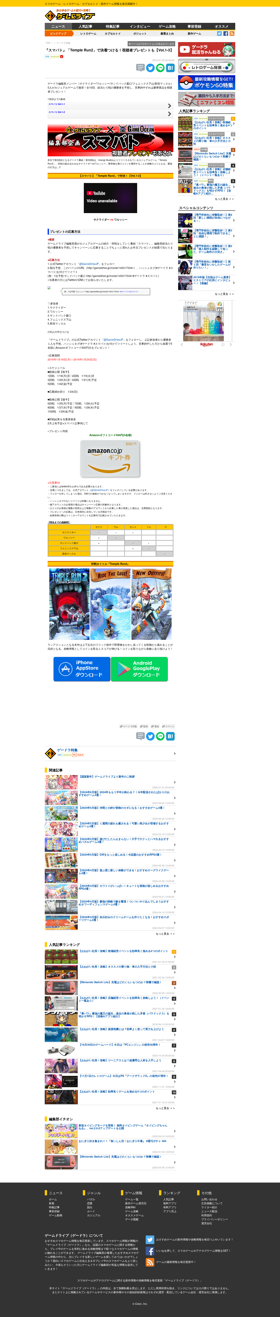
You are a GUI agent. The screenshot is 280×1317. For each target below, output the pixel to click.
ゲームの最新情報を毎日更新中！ (176, 1262)
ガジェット (140, 33)
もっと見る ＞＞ (165, 933)
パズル (91, 1199)
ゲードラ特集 (63, 42)
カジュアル (93, 1215)
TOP (48, 42)
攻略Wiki (130, 1207)
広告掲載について (212, 1203)
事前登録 (194, 26)
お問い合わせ (209, 1199)
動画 (145, 726)
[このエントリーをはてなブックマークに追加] (170, 71)
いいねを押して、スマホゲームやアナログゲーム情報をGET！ (193, 1250)
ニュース (58, 26)
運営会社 (206, 1223)
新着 (51, 1203)
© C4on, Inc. (140, 1304)
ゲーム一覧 (131, 1199)
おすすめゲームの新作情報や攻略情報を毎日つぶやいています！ (195, 1239)
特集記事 (113, 26)
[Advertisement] (110, 705)
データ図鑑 (131, 1219)
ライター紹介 (209, 1207)
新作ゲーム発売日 (135, 1203)
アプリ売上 (170, 1211)
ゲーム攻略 (167, 26)
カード (91, 1211)
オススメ (222, 26)
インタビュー (140, 26)
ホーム (53, 1199)
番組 (156, 726)
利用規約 (206, 1215)
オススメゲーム (134, 1215)
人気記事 (85, 26)
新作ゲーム (194, 33)
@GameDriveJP (89, 264)
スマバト (170, 726)
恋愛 (89, 1203)
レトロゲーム (88, 33)
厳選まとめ (167, 33)
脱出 (89, 1207)
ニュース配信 (209, 1211)
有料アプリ (170, 1207)
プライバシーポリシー (214, 1219)
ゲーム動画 (55, 1215)
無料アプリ (170, 1203)
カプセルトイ (113, 33)
